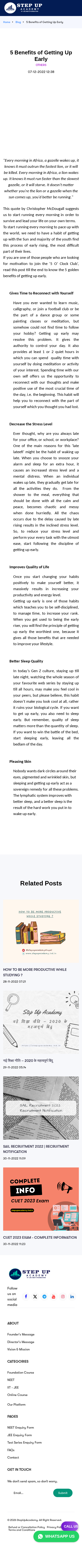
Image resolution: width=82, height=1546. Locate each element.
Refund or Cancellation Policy (26, 1527)
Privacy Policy (55, 1527)
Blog (18, 22)
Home (6, 22)
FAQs (11, 1450)
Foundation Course (20, 1372)
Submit (62, 1493)
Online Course (17, 1395)
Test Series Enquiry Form (24, 1442)
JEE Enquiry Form (19, 1435)
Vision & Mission (18, 1349)
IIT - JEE (13, 1387)
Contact (13, 1457)
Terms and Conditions (21, 1530)
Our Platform (16, 1404)
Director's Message (20, 1342)
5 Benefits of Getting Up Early (44, 22)
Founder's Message (20, 1334)
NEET (11, 1380)
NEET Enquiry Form (20, 1427)
